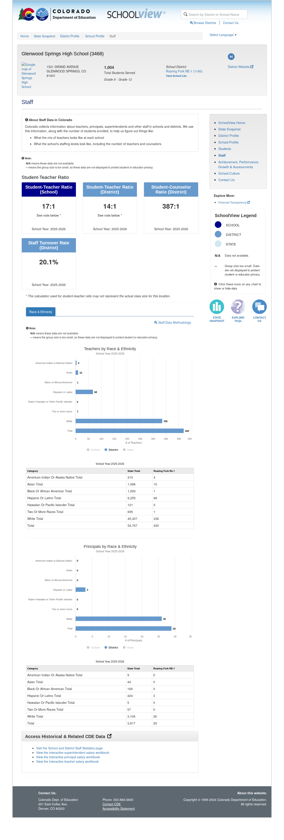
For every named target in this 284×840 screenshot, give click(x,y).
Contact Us (231, 22)
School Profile (95, 36)
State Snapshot (44, 36)
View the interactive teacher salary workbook (67, 761)
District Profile (69, 36)
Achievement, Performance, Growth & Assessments (238, 164)
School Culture (229, 173)
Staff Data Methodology (174, 322)
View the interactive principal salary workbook (68, 757)
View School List (176, 76)
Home (24, 36)
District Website (239, 66)
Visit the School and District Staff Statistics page (69, 748)
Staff (222, 155)
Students (224, 148)
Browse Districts (205, 22)
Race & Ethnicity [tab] (40, 311)
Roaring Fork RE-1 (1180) (184, 71)
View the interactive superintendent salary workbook (72, 752)
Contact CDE (112, 804)
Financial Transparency (232, 202)
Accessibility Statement (119, 808)
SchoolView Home (231, 122)
